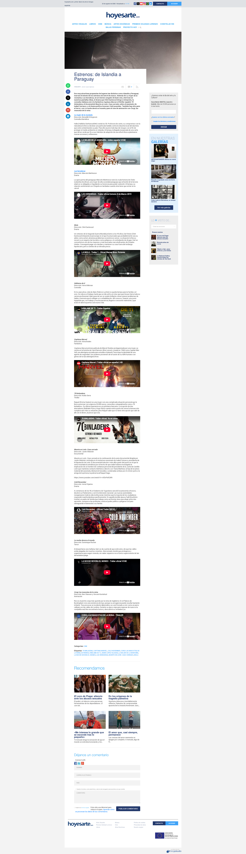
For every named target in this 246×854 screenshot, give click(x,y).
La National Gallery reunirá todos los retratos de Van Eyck (164, 257)
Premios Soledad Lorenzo (104, 825)
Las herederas (102, 655)
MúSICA (108, 24)
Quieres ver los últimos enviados (163, 117)
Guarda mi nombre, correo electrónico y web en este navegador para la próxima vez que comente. (101, 789)
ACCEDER (174, 4)
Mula (136, 655)
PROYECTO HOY (130, 27)
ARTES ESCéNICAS (122, 24)
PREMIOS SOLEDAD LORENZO (145, 24)
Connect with (80, 760)
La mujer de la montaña (128, 653)
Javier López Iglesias (109, 653)
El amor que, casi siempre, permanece (123, 733)
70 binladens (88, 651)
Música (117, 822)
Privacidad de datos (140, 825)
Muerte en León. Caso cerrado (121, 655)
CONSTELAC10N (167, 24)
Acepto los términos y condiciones (164, 121)
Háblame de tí (95, 653)
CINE (100, 24)
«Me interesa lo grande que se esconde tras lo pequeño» (89, 735)
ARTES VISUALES (79, 24)
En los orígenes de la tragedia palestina (120, 697)
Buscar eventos (157, 232)
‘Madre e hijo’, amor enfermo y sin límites (164, 249)
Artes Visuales (100, 822)
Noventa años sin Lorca (163, 243)
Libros (98, 827)
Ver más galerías (163, 208)
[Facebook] (75, 763)
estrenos (85, 653)
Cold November (114, 651)
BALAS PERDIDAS (113, 27)
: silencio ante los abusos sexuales (88, 697)
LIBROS (92, 24)
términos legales (85, 807)
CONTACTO (160, 4)
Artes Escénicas (120, 827)
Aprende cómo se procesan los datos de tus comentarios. (94, 810)
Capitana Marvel (100, 651)
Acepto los (82, 807)
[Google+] (82, 763)
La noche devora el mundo (85, 655)
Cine (85, 646)
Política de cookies (139, 822)
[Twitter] (79, 763)
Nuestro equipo (138, 827)
